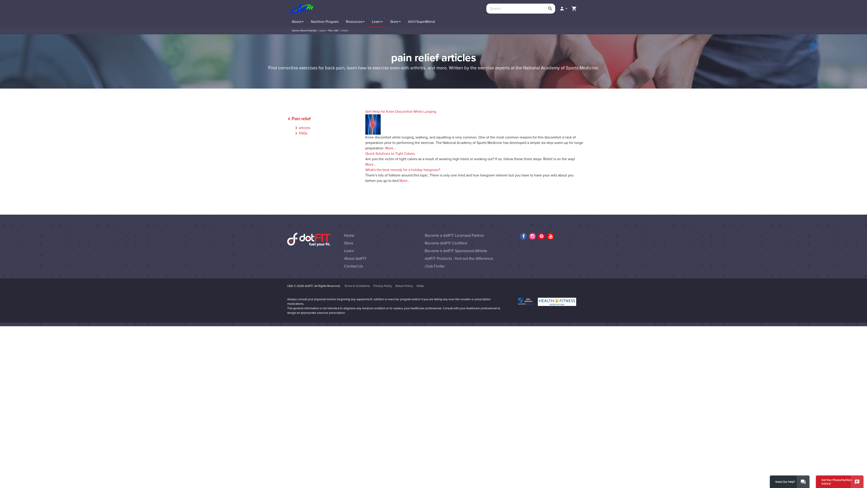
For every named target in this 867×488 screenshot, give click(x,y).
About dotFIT (355, 258)
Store (348, 243)
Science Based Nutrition (304, 30)
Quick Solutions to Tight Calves (390, 153)
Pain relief (333, 30)
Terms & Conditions (357, 286)
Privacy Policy (382, 286)
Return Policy (404, 286)
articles (302, 128)
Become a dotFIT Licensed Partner (454, 235)
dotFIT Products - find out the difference (459, 258)
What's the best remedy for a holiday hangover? (402, 170)
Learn (322, 30)
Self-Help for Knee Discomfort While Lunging (400, 111)
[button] (563, 8)
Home (349, 235)
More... (390, 148)
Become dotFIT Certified (446, 243)
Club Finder (435, 266)
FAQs (300, 133)
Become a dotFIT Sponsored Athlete (456, 251)
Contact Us (353, 266)
